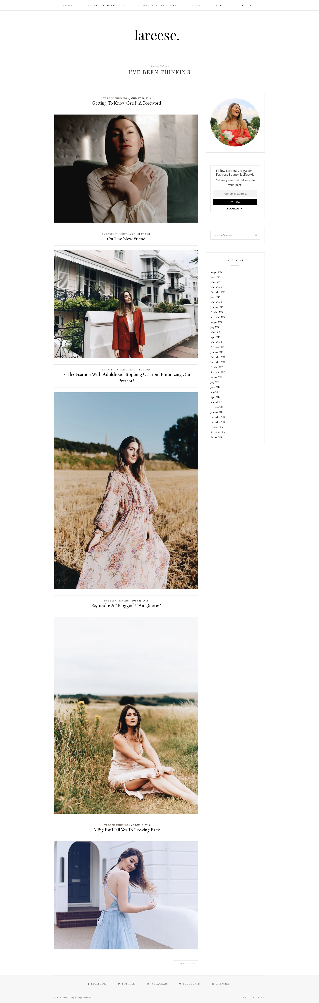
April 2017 (215, 397)
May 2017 (215, 392)
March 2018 (216, 342)
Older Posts (185, 963)
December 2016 (217, 417)
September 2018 (217, 317)
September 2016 (217, 432)
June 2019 (215, 297)
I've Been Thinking (114, 98)
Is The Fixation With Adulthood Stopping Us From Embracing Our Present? (126, 377)
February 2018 (217, 347)
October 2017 (216, 367)
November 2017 (217, 362)
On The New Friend (126, 238)
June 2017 (215, 387)
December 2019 (217, 292)
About (221, 5)
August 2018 (216, 322)
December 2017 (217, 357)
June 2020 (215, 277)
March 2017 (216, 402)
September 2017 (217, 372)
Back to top (253, 997)
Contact (248, 5)
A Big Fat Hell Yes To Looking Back (126, 829)
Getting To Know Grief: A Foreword (126, 103)
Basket (196, 5)
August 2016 (216, 437)
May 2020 (215, 282)
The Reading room (103, 5)
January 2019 (216, 307)
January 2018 (216, 352)
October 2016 (216, 427)
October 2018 (216, 312)
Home (68, 5)
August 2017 (216, 377)
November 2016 (217, 422)
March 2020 (216, 287)
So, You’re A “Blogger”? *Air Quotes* (126, 605)
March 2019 (216, 302)
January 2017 (216, 412)
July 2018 (214, 327)
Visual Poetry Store (157, 5)
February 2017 (217, 407)
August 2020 (216, 272)
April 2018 (215, 337)
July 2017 (214, 382)
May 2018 (215, 332)
